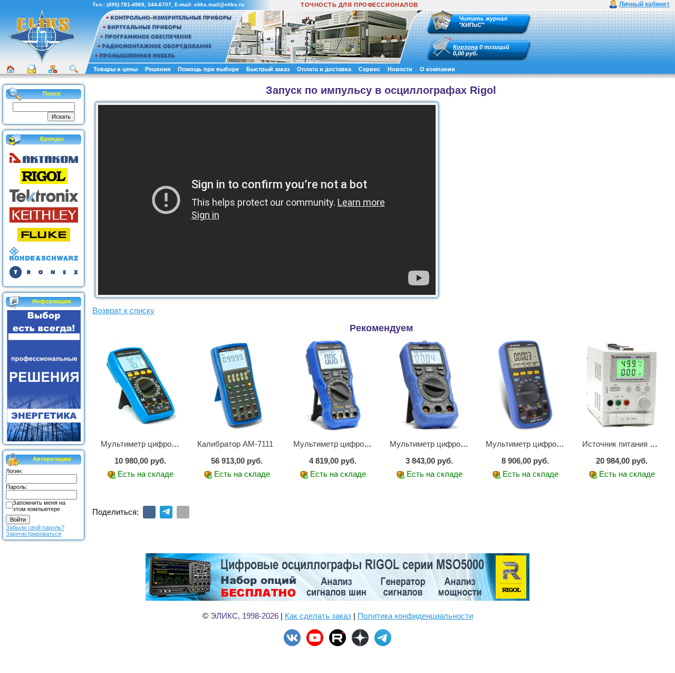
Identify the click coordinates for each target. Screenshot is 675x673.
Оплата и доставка (324, 69)
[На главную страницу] (42, 36)
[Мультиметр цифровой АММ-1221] (525, 385)
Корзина (465, 47)
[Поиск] (74, 69)
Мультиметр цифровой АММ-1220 (355, 443)
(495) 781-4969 (125, 4)
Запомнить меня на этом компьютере (39, 505)
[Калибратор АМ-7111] (237, 385)
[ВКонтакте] (149, 512)
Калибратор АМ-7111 (235, 443)
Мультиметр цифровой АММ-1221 (548, 443)
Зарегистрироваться (33, 534)
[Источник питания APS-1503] (622, 385)
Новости (400, 69)
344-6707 (159, 4)
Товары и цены (115, 69)
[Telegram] (166, 512)
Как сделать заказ (318, 615)
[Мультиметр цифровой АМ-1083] (140, 385)
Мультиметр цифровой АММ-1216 (452, 443)
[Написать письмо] (31, 69)
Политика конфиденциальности (415, 615)
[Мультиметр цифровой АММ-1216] (429, 385)
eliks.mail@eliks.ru (219, 4)
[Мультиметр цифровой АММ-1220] (333, 385)
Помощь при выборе (208, 69)
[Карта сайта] (53, 69)
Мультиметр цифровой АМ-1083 (159, 443)
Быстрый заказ (268, 69)
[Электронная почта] (183, 512)
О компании (437, 69)
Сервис (369, 69)
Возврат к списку (123, 310)
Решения (157, 69)
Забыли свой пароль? (35, 527)
